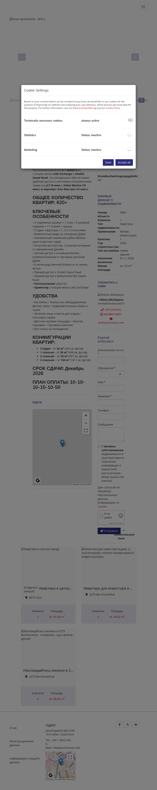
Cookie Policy (113, 108)
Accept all (124, 162)
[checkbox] (130, 120)
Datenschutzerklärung (84, 108)
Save (108, 162)
